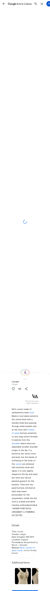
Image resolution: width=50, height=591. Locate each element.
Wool (22, 548)
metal (19, 550)
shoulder (16, 443)
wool (31, 412)
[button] (4, 4)
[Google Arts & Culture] (19, 4)
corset (18, 464)
